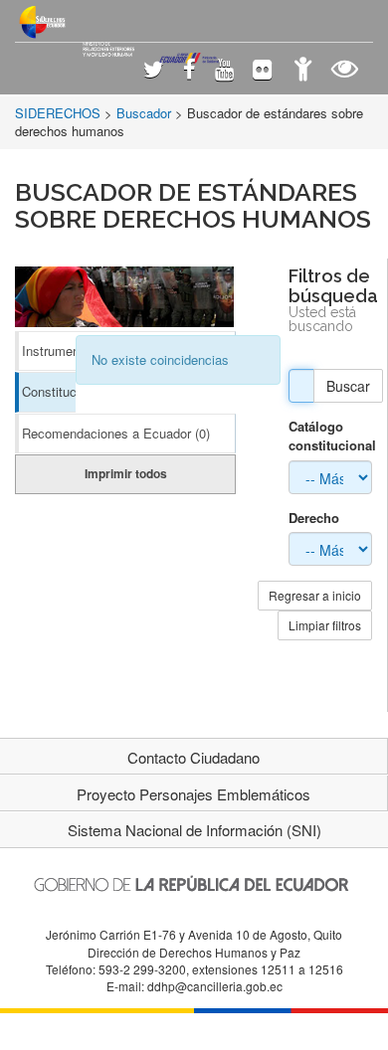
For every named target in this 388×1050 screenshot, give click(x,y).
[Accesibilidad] (302, 71)
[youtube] (224, 71)
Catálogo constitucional (330, 436)
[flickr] (262, 71)
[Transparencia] (344, 71)
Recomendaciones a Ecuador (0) (116, 433)
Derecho (314, 518)
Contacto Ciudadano (193, 757)
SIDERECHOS (57, 112)
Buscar (348, 386)
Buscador (143, 112)
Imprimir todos (126, 473)
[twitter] (153, 71)
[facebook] (189, 71)
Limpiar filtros (325, 624)
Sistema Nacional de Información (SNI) (194, 829)
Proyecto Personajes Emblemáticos (193, 794)
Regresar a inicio (315, 595)
